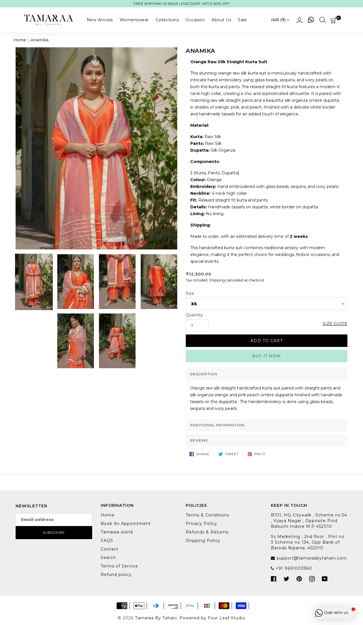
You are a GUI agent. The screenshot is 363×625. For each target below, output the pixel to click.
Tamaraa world (117, 532)
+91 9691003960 (293, 568)
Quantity (194, 315)
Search (108, 557)
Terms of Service (119, 566)
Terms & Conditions (207, 515)
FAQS (107, 540)
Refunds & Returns (207, 532)
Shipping (217, 280)
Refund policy (116, 574)
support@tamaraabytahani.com (311, 558)
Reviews (199, 440)
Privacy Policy (201, 523)
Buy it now (266, 355)
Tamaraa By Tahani (156, 617)
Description (203, 374)
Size (190, 293)
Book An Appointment (126, 523)
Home (20, 40)
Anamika (39, 40)
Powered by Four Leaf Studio (212, 617)
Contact (110, 549)
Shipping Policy (203, 540)
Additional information (217, 425)
